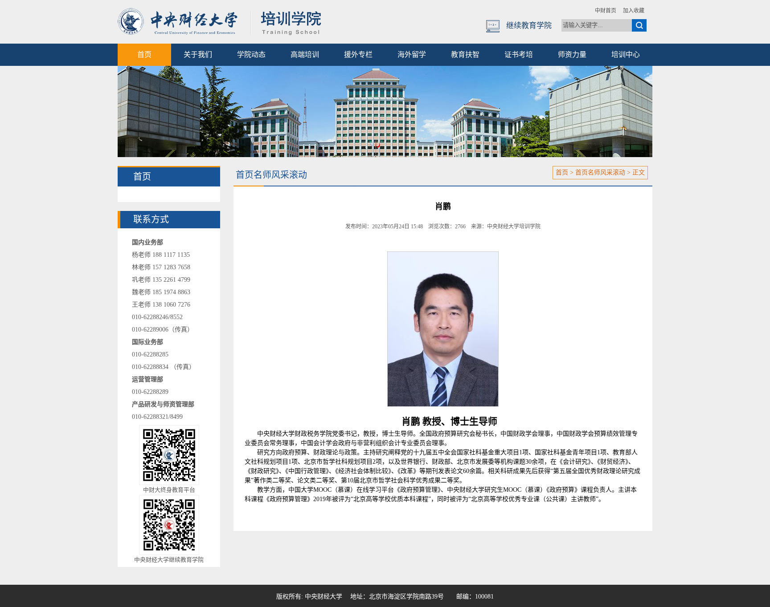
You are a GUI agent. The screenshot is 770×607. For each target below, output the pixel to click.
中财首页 (605, 11)
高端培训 (305, 54)
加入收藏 (633, 11)
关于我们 (198, 54)
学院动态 (251, 54)
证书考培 (518, 54)
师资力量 (572, 54)
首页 (144, 54)
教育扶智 (465, 54)
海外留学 (411, 54)
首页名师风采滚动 (600, 172)
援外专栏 (358, 54)
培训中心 (625, 54)
